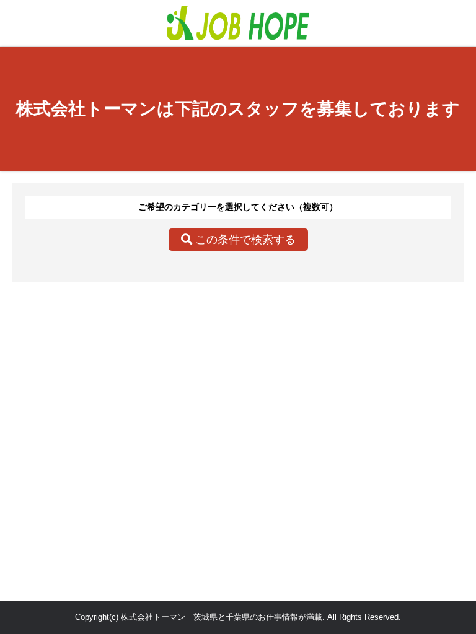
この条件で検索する (244, 239)
